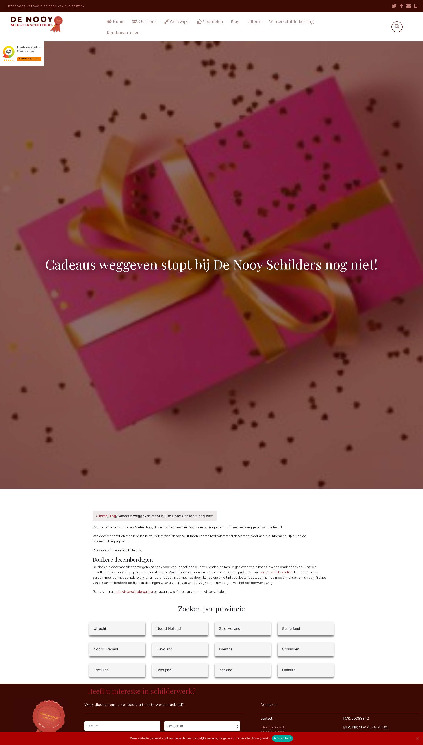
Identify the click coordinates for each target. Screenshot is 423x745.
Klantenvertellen (123, 32)
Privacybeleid (261, 738)
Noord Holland (168, 628)
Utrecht (100, 628)
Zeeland (225, 670)
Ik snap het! (282, 738)
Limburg (289, 670)
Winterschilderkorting (291, 21)
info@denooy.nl (272, 727)
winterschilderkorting (276, 572)
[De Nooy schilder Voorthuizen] (50, 24)
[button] (397, 27)
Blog (235, 21)
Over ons (147, 21)
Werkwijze (179, 21)
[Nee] (417, 738)
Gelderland (291, 628)
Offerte (254, 21)
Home (118, 21)
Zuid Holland (229, 628)
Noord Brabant (106, 649)
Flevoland (164, 649)
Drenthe (225, 649)
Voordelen (212, 21)
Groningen (290, 649)
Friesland (101, 670)
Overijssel (164, 670)
